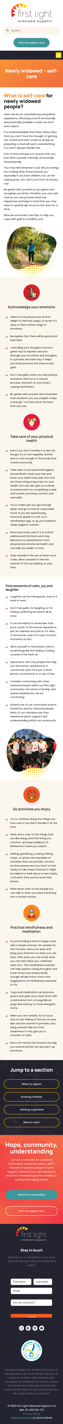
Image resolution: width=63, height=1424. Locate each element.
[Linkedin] (34, 1328)
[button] (58, 55)
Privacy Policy (31, 1413)
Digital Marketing (22, 1417)
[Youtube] (41, 1328)
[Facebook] (28, 1328)
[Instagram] (21, 1328)
